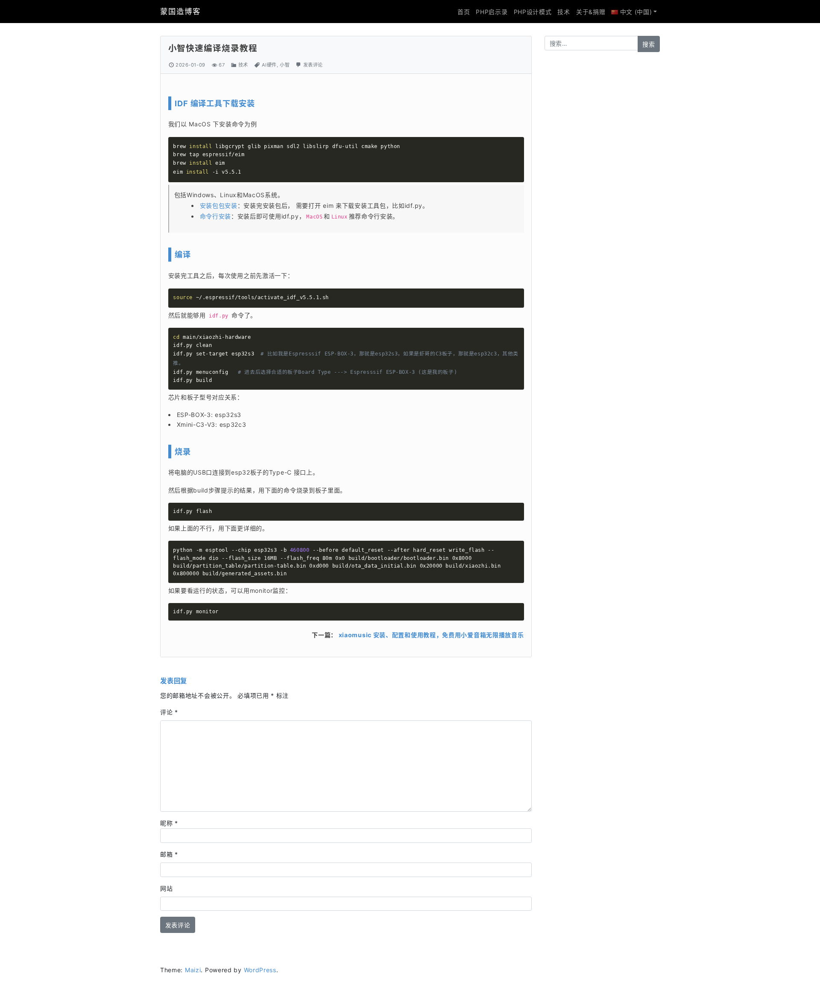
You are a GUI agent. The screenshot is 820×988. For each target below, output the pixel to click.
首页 (463, 11)
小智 (285, 65)
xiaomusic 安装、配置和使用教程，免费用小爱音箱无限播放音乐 (431, 634)
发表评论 (313, 65)
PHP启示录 (491, 11)
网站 (166, 888)
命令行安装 (215, 216)
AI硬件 (269, 65)
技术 (563, 11)
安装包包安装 (218, 205)
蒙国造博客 (180, 11)
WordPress (260, 969)
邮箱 (169, 854)
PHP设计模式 (533, 11)
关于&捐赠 (591, 11)
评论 (169, 712)
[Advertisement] (602, 192)
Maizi (193, 969)
